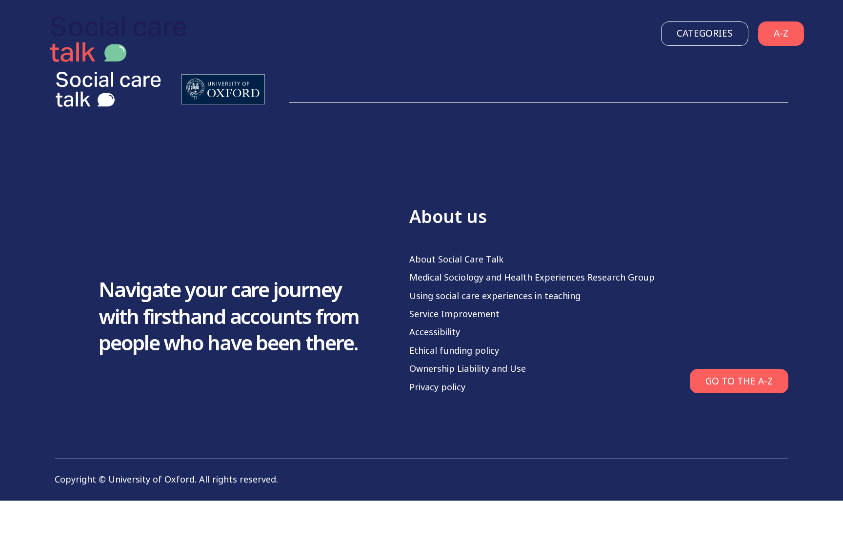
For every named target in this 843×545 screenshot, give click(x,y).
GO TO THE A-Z (739, 381)
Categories (705, 33)
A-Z (781, 33)
